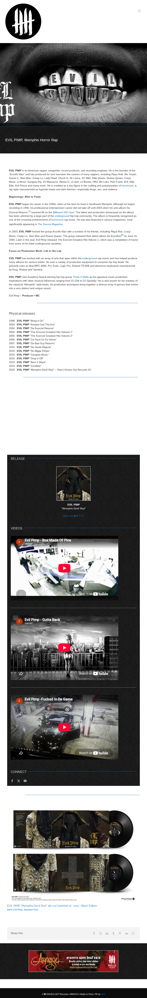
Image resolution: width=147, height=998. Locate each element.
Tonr (103, 994)
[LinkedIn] (107, 933)
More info (68, 515)
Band (9, 909)
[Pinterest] (120, 933)
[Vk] (126, 933)
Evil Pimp (18, 909)
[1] (29, 211)
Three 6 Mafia (81, 276)
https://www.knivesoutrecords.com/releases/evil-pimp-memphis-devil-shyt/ (73, 853)
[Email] (133, 933)
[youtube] (25, 780)
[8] (122, 235)
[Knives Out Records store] (73, 961)
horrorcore (128, 185)
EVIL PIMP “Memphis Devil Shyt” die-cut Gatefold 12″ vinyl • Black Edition (52, 905)
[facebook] (12, 780)
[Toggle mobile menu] (140, 11)
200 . (64, 212)
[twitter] (18, 780)
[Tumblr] (113, 933)
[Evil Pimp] (73, 84)
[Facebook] (94, 933)
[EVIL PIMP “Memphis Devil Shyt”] (73, 467)
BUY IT (80, 515)
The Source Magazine (50, 224)
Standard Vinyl (31, 909)
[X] (100, 933)
